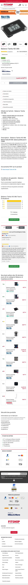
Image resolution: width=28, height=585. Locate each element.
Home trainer (18, 567)
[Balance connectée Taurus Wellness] (16, 309)
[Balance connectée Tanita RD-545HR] (16, 296)
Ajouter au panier (18, 83)
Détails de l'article (7, 91)
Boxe (3, 564)
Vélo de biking (5, 562)
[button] (3, 44)
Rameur (16, 555)
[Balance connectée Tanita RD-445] (16, 321)
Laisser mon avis (14, 219)
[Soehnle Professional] (10, 403)
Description (5, 94)
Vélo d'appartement (19, 553)
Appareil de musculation (7, 557)
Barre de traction (18, 575)
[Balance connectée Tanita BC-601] (16, 358)
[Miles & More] (14, 514)
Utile (4, 239)
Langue (21, 227)
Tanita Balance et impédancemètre (8, 8)
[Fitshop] (8, 5)
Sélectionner (4, 54)
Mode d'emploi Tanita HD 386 (9, 169)
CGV (3, 539)
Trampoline (17, 557)
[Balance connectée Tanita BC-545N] (16, 333)
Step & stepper (5, 569)
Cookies (3, 541)
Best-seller (5, 104)
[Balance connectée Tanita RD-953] (16, 346)
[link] (7, 455)
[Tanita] (5, 17)
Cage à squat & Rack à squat (19, 570)
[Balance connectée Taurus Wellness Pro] (16, 284)
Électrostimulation (6, 577)
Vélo (3, 567)
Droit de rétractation (19, 543)
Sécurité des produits (8, 107)
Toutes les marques (6, 581)
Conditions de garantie (8, 99)
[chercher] (23, 5)
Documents (6, 96)
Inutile (8, 239)
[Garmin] (10, 391)
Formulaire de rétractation (7, 546)
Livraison (4, 543)
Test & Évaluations (7, 101)
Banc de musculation (19, 560)
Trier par (8, 227)
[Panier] (26, 5)
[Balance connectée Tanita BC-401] (16, 371)
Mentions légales (18, 541)
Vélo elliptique (5, 553)
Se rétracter (14, 532)
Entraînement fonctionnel (7, 573)
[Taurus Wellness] (10, 291)
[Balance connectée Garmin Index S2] (16, 383)
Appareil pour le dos (6, 575)
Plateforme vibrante (19, 577)
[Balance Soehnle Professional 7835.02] (16, 396)
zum (8, 527)
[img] (12, 70)
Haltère (16, 562)
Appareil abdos (18, 573)
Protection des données (19, 539)
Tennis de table (5, 560)
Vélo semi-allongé (18, 564)
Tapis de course (5, 555)
